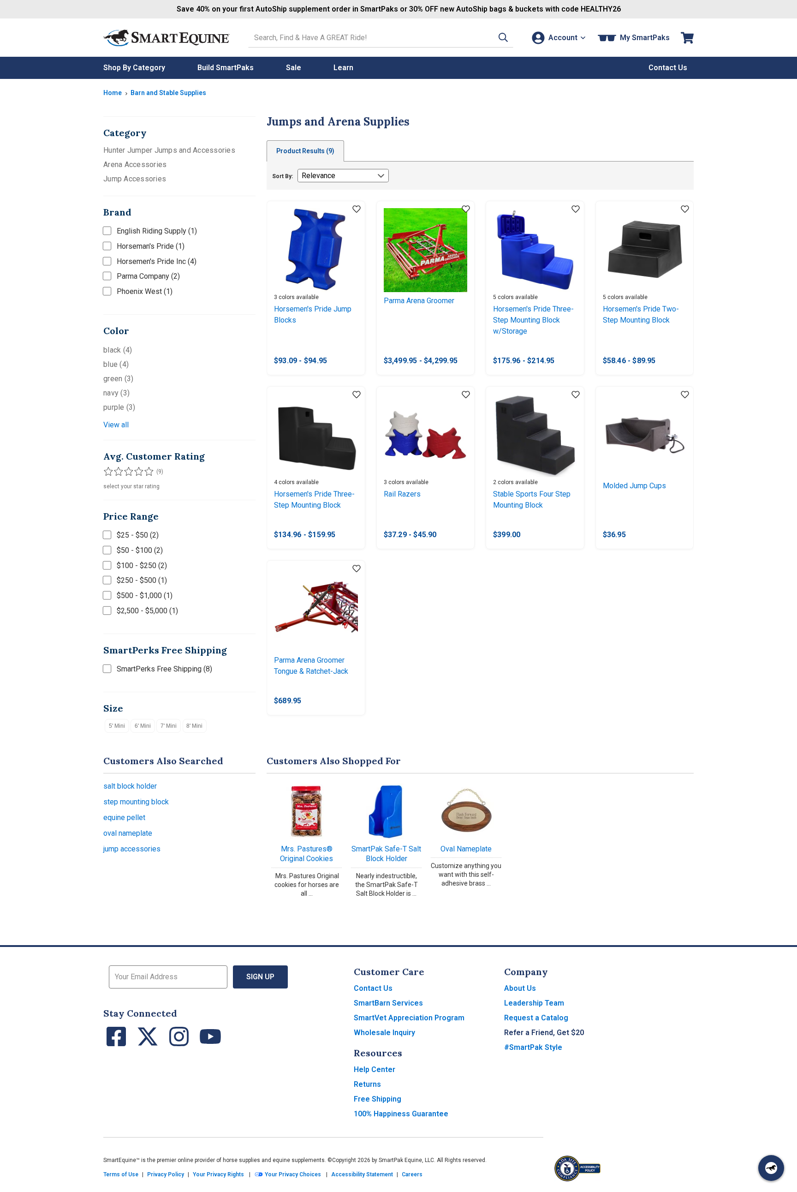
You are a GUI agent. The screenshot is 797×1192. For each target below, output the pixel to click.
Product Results (305, 151)
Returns (367, 1084)
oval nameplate (127, 833)
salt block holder (130, 786)
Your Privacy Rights (218, 1174)
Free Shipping (377, 1099)
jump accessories (132, 849)
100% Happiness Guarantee (401, 1113)
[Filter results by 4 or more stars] (135, 471)
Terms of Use (120, 1174)
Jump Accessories (134, 178)
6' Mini (143, 726)
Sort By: (282, 176)
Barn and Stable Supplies (168, 92)
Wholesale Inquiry (384, 1032)
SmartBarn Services (388, 1003)
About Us (520, 988)
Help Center (374, 1069)
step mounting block (136, 801)
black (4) (117, 350)
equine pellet (124, 817)
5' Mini (117, 726)
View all (116, 424)
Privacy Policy (165, 1174)
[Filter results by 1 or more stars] (108, 471)
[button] (503, 38)
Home (112, 92)
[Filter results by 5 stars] (144, 471)
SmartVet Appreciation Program (409, 1017)
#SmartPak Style (533, 1047)
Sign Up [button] (260, 976)
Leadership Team (534, 1003)
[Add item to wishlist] (356, 209)
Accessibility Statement (362, 1174)
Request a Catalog (536, 1017)
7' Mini (169, 726)
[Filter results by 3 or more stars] (126, 471)
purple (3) (119, 407)
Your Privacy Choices (292, 1174)
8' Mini (194, 726)
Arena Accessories (135, 164)
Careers (412, 1174)
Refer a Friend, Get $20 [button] (544, 1032)
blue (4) (116, 364)
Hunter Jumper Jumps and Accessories (169, 150)
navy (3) (116, 393)
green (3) (118, 378)
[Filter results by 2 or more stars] (117, 471)
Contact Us (373, 988)
